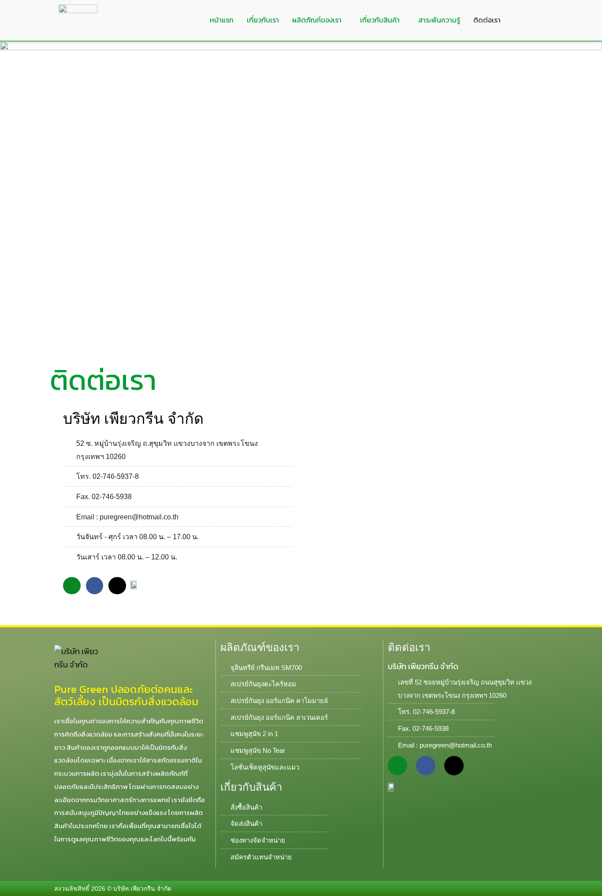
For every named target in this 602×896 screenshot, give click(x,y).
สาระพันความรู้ (439, 20)
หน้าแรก (222, 20)
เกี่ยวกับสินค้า (380, 20)
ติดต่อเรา (487, 20)
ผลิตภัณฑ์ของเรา (317, 20)
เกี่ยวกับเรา (263, 20)
